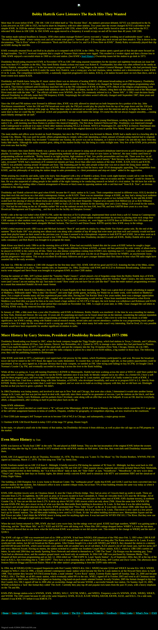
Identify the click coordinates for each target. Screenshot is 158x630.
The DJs (76, 613)
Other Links (126, 613)
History (28, 613)
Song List (17, 613)
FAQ (154, 613)
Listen (65, 613)
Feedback (112, 613)
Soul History (87, 56)
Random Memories (93, 613)
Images (55, 613)
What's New (142, 613)
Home (5, 613)
